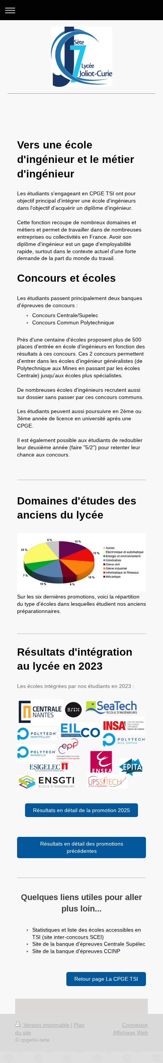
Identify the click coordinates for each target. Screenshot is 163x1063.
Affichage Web (130, 1032)
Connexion (135, 1025)
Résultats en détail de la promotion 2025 (81, 810)
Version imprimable (46, 1025)
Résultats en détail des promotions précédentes (81, 847)
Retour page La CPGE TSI (106, 979)
